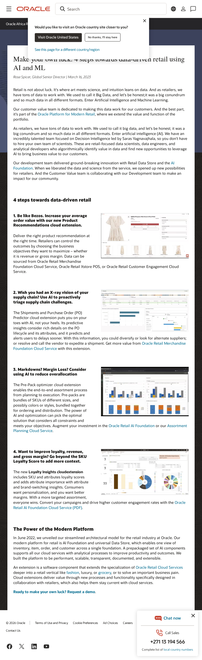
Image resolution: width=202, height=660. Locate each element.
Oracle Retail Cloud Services (159, 567)
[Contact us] (193, 9)
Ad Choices (110, 623)
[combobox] (111, 9)
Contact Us (13, 630)
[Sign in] (183, 9)
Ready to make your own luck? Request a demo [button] (54, 591)
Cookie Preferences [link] (85, 623)
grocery (104, 572)
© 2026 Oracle (15, 623)
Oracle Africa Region (21, 23)
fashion (73, 572)
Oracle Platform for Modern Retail (66, 114)
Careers (128, 623)
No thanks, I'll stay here (102, 37)
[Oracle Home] (33, 9)
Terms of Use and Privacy (51, 623)
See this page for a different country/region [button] (67, 49)
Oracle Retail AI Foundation (132, 425)
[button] (9, 9)
